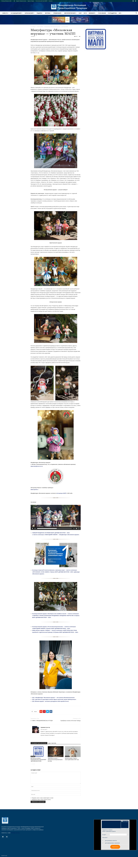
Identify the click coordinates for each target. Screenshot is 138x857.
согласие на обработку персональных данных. (78, 439)
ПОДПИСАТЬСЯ (83, 432)
